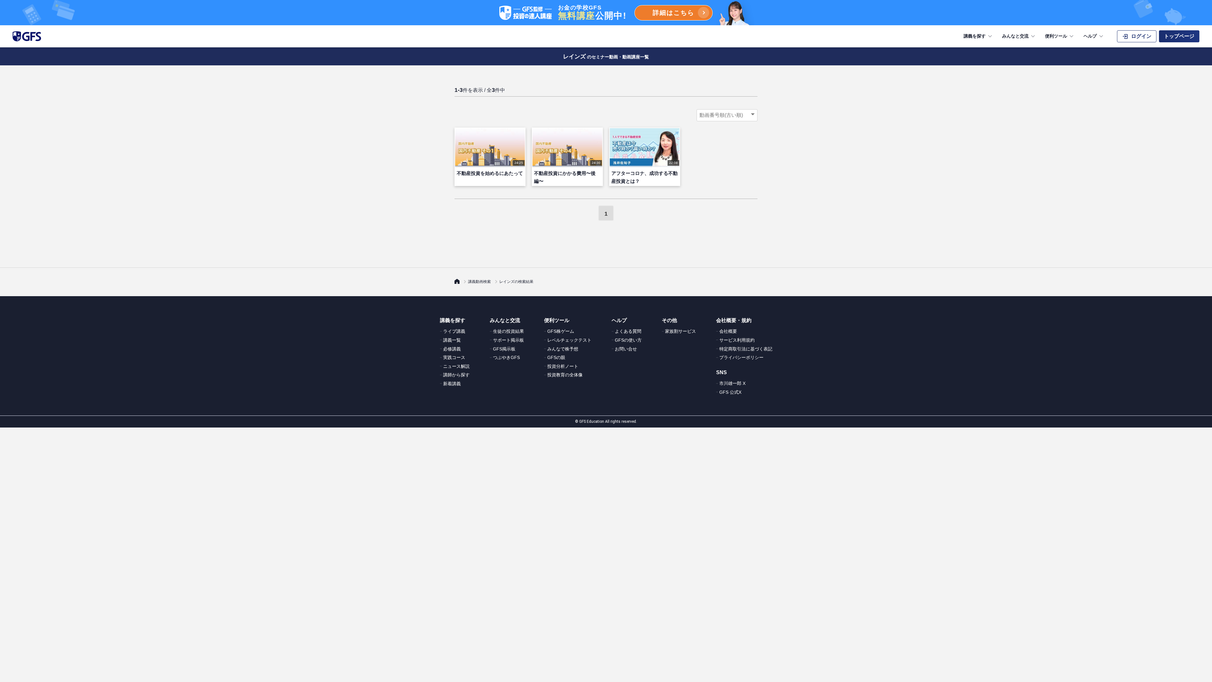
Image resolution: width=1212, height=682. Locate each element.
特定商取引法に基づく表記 (745, 348)
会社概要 (728, 331)
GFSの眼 (556, 357)
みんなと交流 (1015, 36)
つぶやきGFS (506, 357)
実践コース (454, 357)
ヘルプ (1090, 36)
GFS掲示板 (504, 348)
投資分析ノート (562, 366)
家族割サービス (680, 331)
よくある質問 (628, 331)
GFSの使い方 (628, 340)
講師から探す (456, 374)
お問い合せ (626, 348)
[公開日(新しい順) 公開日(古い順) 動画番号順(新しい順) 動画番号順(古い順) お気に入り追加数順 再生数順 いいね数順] (727, 115)
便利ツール (1056, 36)
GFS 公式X (730, 392)
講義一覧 (452, 340)
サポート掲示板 (508, 340)
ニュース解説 (456, 366)
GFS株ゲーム (560, 331)
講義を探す (975, 36)
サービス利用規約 (737, 340)
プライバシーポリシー (741, 357)
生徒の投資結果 (508, 331)
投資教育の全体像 (565, 374)
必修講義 (452, 348)
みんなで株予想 (562, 348)
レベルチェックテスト (569, 340)
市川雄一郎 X (732, 383)
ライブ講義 (454, 331)
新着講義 (452, 383)
